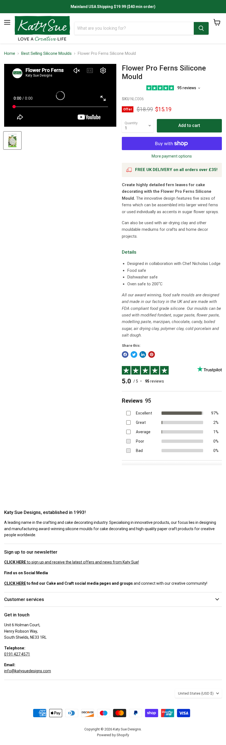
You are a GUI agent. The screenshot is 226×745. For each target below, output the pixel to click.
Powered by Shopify (113, 735)
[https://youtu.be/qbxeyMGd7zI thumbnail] (12, 140)
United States (196, 693)
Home (9, 53)
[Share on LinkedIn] (142, 354)
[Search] (201, 28)
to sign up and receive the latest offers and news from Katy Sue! (71, 562)
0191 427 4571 (17, 654)
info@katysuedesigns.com (27, 671)
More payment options (172, 156)
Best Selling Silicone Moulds (46, 53)
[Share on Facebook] (125, 354)
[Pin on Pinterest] (151, 354)
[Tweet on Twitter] (134, 354)
